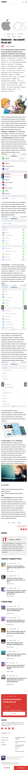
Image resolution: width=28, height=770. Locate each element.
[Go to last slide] (2, 176)
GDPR (16, 748)
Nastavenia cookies (19, 751)
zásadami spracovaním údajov (16, 710)
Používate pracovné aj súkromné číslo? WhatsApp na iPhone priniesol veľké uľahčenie (16, 667)
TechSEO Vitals (16, 764)
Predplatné (3, 744)
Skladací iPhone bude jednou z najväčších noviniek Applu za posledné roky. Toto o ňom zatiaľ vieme (16, 592)
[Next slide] (25, 176)
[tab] (13, 329)
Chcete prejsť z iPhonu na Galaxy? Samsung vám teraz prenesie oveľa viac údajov (16, 580)
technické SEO (5, 764)
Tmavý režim (4, 733)
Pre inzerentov (4, 739)
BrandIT (3, 742)
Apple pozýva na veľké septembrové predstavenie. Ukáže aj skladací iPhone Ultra (16, 567)
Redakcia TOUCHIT (10, 46)
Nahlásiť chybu (21, 526)
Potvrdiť (14, 713)
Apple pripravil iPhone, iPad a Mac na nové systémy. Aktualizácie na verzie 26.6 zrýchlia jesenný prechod (17, 680)
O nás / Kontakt (4, 737)
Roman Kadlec (10, 571)
